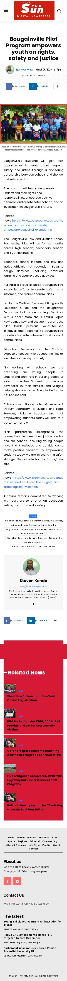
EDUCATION (10, 956)
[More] (57, 86)
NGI (20, 691)
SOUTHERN (9, 942)
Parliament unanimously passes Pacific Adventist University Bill (30, 949)
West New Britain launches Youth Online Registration (32, 698)
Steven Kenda (26, 69)
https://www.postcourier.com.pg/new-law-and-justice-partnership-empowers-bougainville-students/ (33, 225)
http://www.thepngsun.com (33, 586)
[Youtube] (17, 881)
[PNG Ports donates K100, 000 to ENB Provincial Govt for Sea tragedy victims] (10, 713)
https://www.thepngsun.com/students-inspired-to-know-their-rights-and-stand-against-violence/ (33, 482)
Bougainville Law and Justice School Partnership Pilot (33, 529)
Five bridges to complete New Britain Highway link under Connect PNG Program (35, 780)
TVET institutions (46, 546)
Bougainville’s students (33, 533)
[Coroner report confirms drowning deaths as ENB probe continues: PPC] (10, 743)
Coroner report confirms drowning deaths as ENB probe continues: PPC (34, 753)
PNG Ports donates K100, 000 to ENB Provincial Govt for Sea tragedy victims (34, 725)
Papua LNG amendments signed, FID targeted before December (28, 936)
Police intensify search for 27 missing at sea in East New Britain (35, 807)
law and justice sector (23, 546)
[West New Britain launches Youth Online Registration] (10, 688)
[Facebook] (33, 603)
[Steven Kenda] (11, 69)
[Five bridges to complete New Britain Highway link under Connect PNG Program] (10, 768)
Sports (8, 929)
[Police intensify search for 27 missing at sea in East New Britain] (10, 797)
